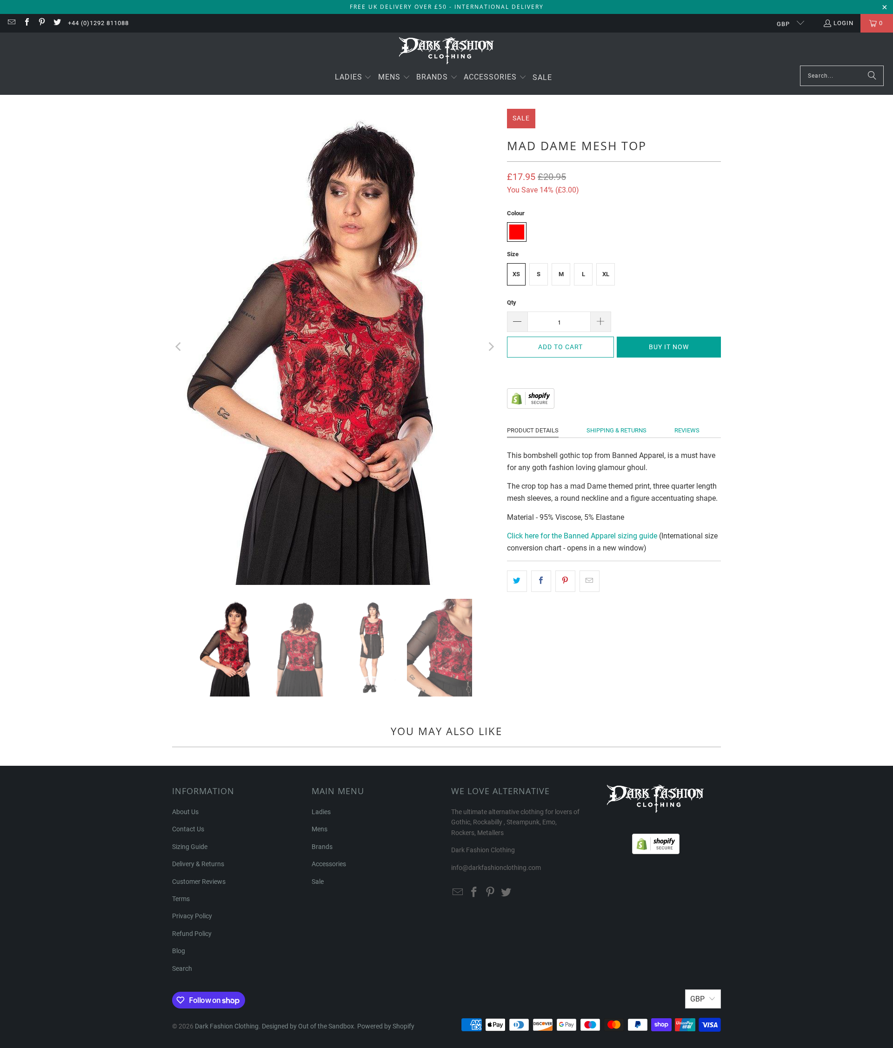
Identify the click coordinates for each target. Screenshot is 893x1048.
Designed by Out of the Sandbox (308, 1026)
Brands (322, 846)
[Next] (490, 347)
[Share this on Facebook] (541, 581)
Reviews (687, 430)
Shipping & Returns (616, 430)
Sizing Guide (189, 846)
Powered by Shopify (385, 1026)
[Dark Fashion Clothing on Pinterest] (41, 23)
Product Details (533, 430)
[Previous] (179, 347)
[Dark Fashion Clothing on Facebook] (26, 23)
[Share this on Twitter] (517, 581)
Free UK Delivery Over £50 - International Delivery (447, 7)
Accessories (329, 864)
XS (516, 274)
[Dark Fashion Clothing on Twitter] (56, 23)
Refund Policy (192, 933)
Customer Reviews (199, 881)
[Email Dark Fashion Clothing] (11, 23)
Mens (319, 829)
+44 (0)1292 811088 (98, 23)
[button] (353, 78)
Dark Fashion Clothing (227, 1026)
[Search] (872, 76)
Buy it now (669, 347)
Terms (181, 898)
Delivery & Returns (198, 864)
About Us (185, 812)
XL (605, 274)
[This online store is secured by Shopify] (530, 406)
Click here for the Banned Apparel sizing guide (582, 535)
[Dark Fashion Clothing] (446, 51)
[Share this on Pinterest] (565, 581)
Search (182, 968)
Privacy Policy (192, 916)
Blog (178, 951)
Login (843, 23)
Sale (318, 881)
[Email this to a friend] (590, 581)
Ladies (321, 812)
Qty (511, 302)
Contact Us (188, 829)
